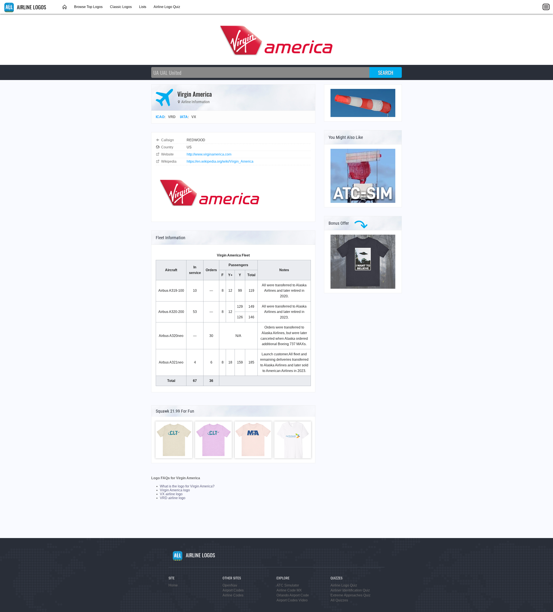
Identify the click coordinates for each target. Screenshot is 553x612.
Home (173, 585)
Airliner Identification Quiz (350, 590)
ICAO (160, 117)
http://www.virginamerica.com (209, 154)
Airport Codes (233, 590)
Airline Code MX (289, 590)
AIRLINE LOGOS (31, 7)
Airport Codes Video (292, 600)
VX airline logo (171, 494)
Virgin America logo (175, 490)
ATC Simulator (287, 585)
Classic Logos (121, 7)
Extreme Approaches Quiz (350, 595)
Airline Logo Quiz (167, 7)
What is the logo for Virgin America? (187, 486)
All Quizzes (339, 600)
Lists (142, 7)
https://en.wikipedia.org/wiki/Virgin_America (220, 161)
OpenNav (229, 585)
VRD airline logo (172, 498)
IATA (184, 117)
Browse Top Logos (88, 7)
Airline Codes (232, 595)
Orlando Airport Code (292, 595)
